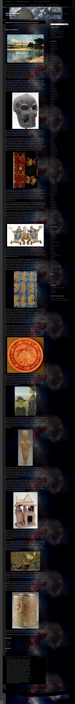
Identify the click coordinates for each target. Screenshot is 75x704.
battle (20, 659)
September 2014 (54, 174)
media (19, 673)
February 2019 (53, 89)
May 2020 (52, 67)
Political (8, 658)
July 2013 (52, 196)
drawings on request (54, 242)
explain (8, 667)
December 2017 (53, 112)
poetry (51, 258)
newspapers (23, 674)
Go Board (19, 669)
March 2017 (53, 126)
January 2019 (53, 91)
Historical (18, 657)
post (12, 677)
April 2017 (52, 124)
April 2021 (52, 54)
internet (15, 672)
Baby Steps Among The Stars (23, 1)
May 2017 (52, 123)
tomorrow (9, 681)
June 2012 (52, 217)
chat (12, 661)
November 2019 (53, 77)
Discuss (52, 289)
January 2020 (53, 74)
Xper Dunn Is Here (13, 13)
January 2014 (53, 187)
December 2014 (53, 169)
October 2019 (53, 78)
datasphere (22, 665)
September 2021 (54, 48)
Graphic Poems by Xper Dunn (36, 5)
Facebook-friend (19, 667)
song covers (53, 267)
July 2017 (52, 120)
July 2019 (52, 83)
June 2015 (52, 159)
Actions (12, 659)
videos (25, 682)
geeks (25, 668)
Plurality (25, 676)
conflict (14, 663)
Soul (51, 269)
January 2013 (53, 206)
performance (15, 676)
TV (24, 681)
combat (18, 662)
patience (23, 675)
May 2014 (52, 180)
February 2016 (53, 147)
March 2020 (53, 70)
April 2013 (52, 201)
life (7, 673)
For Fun (52, 243)
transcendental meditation (17, 681)
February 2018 (53, 108)
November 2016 (53, 132)
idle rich (15, 671)
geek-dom (21, 668)
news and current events (15, 674)
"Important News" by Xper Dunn (57, 287)
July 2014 (52, 177)
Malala (15, 673)
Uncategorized (53, 270)
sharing (16, 679)
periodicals (20, 676)
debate (26, 665)
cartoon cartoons (21, 660)
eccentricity (13, 666)
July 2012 (52, 215)
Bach (51, 232)
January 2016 (53, 148)
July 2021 (52, 51)
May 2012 (52, 218)
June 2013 (52, 198)
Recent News (53, 261)
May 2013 (52, 199)
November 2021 (53, 45)
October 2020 (53, 62)
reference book (10, 678)
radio (29, 677)
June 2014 (52, 179)
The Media (22, 680)
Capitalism (52, 236)
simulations (21, 679)
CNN (8, 662)
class (28, 661)
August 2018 (53, 99)
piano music (53, 256)
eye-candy (13, 667)
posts (15, 677)
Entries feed (53, 278)
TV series (27, 681)
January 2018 (53, 110)
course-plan (20, 664)
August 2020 (53, 64)
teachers (17, 680)
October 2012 (53, 210)
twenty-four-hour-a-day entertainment (15, 682)
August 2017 (53, 118)
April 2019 (52, 86)
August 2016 (53, 137)
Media (51, 250)
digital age (17, 665)
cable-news (28, 659)
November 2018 (53, 94)
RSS (68, 13)
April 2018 (52, 105)
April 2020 (52, 69)
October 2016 (53, 134)
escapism (26, 666)
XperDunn (12, 32)
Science (52, 264)
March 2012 (53, 222)
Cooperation (14, 664)
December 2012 (53, 207)
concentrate (9, 663)
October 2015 (53, 153)
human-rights (10, 671)
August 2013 (53, 194)
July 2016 (52, 139)
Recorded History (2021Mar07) (57, 31)
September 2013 (54, 193)
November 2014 (53, 171)
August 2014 (53, 175)
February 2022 (53, 43)
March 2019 (53, 88)
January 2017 (53, 129)
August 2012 (53, 214)
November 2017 (53, 113)
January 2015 (53, 167)
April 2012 (52, 220)
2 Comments (40, 657)
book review (53, 234)
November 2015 (53, 151)
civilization (24, 661)
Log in (51, 277)
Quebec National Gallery (22, 677)
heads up (16, 670)
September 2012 (54, 212)
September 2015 (54, 155)
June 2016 (52, 140)
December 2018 (53, 93)
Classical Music (53, 237)
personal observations (26, 657)
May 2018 (52, 104)
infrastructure (10, 672)
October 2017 (53, 115)
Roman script (25, 678)
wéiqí (8, 682)
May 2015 (52, 161)
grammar (24, 669)
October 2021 (53, 46)
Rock (51, 263)
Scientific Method (10, 679)
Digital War (13, 657)
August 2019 (53, 81)
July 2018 (52, 101)
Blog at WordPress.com (40, 689)
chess (14, 661)
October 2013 (53, 191)
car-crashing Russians (11, 660)
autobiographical (54, 231)
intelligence (53, 248)
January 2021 (53, 59)
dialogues (13, 665)
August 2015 (53, 156)
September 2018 (54, 97)
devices (8, 665)
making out (11, 673)
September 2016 (54, 136)
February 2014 (53, 185)
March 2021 (53, 56)
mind (8, 674)
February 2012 (53, 223)
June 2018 (52, 102)
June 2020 (52, 66)
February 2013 (53, 204)
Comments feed (53, 280)
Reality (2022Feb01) (54, 30)
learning (19, 672)
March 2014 (53, 183)
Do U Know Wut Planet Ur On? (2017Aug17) (15, 5)
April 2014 (52, 182)
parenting (18, 675)
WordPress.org (53, 281)
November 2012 (53, 209)
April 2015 (52, 163)
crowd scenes (27, 664)
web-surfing (12, 682)
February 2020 (53, 72)
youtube (17, 682)
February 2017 (53, 128)
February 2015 (53, 166)
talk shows (12, 680)
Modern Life (53, 251)
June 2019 (52, 85)
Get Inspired (53, 291)
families (25, 667)
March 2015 (53, 164)
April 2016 (52, 144)
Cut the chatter (13, 665)
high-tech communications (24, 670)
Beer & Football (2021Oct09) (56, 36)
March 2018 (53, 107)
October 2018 (53, 96)
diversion (9, 666)
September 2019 (54, 80)
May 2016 (52, 142)
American (16, 659)
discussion (27, 665)
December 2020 (53, 61)
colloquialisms (12, 662)
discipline (22, 665)
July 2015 (52, 158)
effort (18, 666)
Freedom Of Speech (54, 245)
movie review (53, 253)
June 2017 (52, 121)
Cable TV (24, 659)
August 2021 (53, 50)
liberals (28, 672)
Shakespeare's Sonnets (55, 266)
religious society (17, 678)
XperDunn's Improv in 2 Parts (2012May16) (59, 300)
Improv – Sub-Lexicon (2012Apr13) (58, 298)
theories (26, 680)
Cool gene (9, 664)
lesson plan (24, 672)
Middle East (27, 673)
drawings (52, 240)
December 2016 (53, 131)
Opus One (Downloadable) (53, 5)
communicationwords (25, 662)
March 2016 (53, 145)
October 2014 (53, 172)
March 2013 (53, 202)
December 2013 (53, 188)
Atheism (52, 229)
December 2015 (53, 150)
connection (27, 663)
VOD (28, 682)
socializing (26, 679)
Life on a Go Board (11, 30)
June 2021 (52, 53)
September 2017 (54, 116)
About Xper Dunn (8, 1)
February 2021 (53, 58)
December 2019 (53, 75)
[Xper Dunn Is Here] (37, 13)
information (23, 671)
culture (8, 665)
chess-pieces (19, 661)
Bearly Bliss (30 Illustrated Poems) (42, 1)
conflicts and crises (20, 663)
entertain (22, 666)
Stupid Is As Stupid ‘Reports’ (56, 37)
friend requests (15, 668)
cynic (18, 665)
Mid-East (23, 673)
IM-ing (18, 671)
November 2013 (53, 190)
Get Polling (52, 292)
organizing (13, 675)
